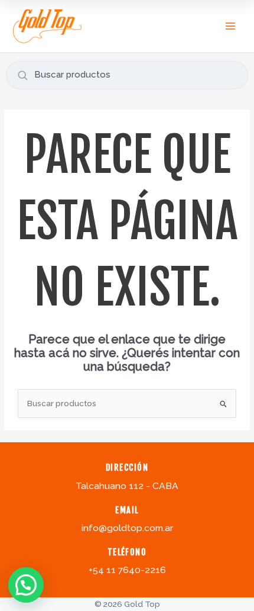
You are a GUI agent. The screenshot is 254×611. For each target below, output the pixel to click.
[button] (26, 585)
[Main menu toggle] (230, 25)
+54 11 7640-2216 (127, 569)
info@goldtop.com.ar (127, 527)
